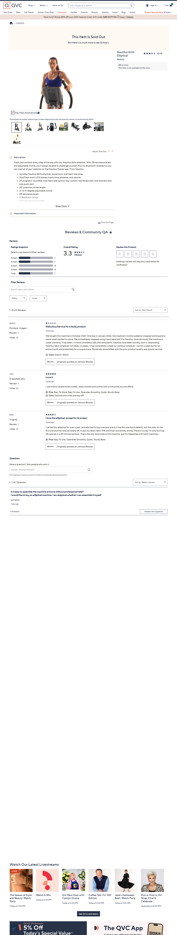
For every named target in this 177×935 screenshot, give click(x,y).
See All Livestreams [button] (88, 913)
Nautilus (120, 59)
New (18, 12)
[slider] (62, 103)
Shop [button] (30, 5)
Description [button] (19, 157)
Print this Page (107, 222)
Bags (124, 12)
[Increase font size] (109, 151)
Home (132, 12)
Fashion (84, 12)
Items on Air (58, 5)
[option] (88, 17)
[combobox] (98, 5)
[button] (148, 5)
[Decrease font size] (113, 151)
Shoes (115, 12)
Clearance (62, 12)
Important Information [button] (25, 213)
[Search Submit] (131, 5)
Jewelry (105, 12)
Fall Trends (29, 12)
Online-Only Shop (46, 12)
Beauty (95, 12)
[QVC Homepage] (11, 23)
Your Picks (7, 12)
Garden (73, 12)
